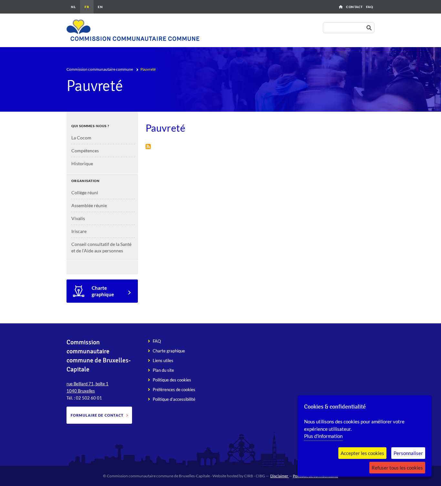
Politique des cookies (172, 379)
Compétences (85, 150)
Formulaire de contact (97, 415)
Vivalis (78, 218)
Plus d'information (323, 436)
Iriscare (79, 231)
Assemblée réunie (89, 205)
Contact (354, 7)
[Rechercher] (370, 28)
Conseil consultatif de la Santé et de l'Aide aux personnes (101, 247)
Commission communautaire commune (100, 69)
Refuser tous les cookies (397, 468)
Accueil (340, 6)
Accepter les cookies (362, 453)
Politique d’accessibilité (174, 399)
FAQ (369, 7)
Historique (82, 163)
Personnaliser (408, 453)
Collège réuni (84, 192)
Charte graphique (103, 291)
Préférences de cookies (174, 389)
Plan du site (163, 370)
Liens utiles (163, 360)
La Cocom (81, 137)
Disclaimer (279, 475)
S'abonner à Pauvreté (148, 146)
